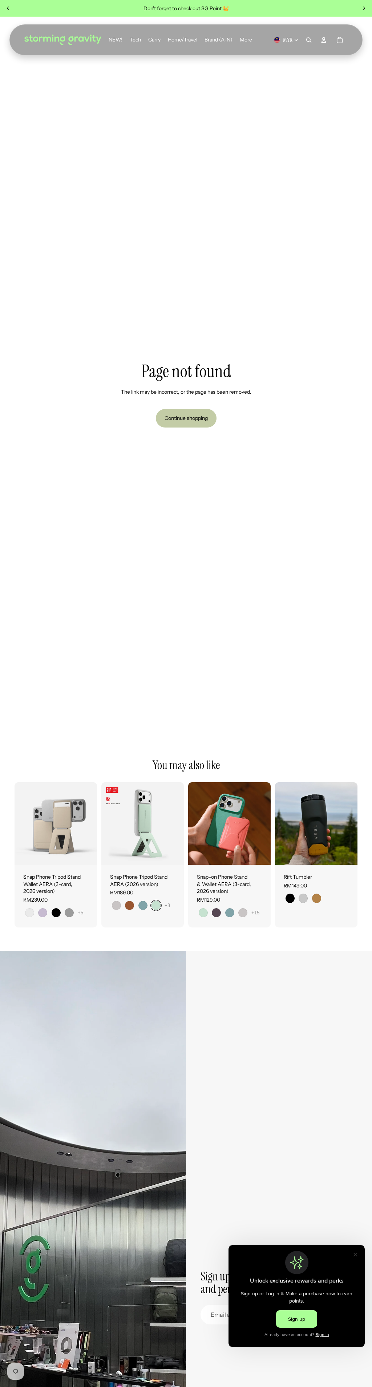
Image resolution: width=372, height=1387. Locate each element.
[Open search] (309, 40)
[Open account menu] (324, 40)
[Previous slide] (8, 8)
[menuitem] (246, 40)
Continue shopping (186, 418)
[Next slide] (364, 8)
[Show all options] (80, 912)
